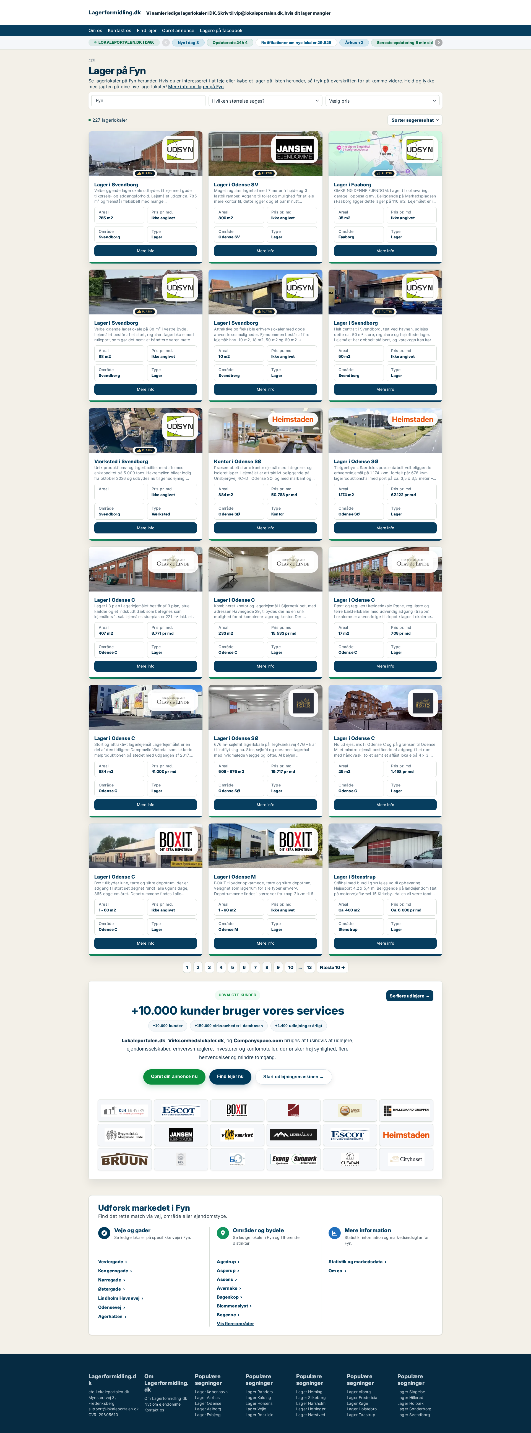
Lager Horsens (259, 1403)
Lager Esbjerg (208, 1414)
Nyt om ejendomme (162, 1404)
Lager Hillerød (410, 1397)
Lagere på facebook (221, 30)
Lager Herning (309, 1391)
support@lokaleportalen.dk (113, 1408)
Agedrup (226, 1261)
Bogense (226, 1314)
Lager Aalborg (208, 1408)
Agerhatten (110, 1316)
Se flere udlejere (410, 996)
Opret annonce (178, 30)
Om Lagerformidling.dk (165, 1398)
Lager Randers (259, 1391)
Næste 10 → (332, 967)
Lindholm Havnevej (118, 1298)
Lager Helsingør (311, 1408)
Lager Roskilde (259, 1414)
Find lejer (147, 30)
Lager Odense (208, 1403)
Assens (225, 1279)
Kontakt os (119, 30)
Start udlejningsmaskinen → (293, 1076)
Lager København (211, 1391)
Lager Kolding (258, 1397)
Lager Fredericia (362, 1397)
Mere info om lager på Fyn (196, 86)
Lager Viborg (359, 1391)
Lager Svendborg (413, 1414)
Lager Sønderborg (414, 1408)
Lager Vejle (256, 1408)
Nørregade (109, 1280)
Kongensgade (113, 1270)
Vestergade (110, 1261)
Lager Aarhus (207, 1397)
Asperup (226, 1270)
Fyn (91, 59)
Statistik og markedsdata (356, 1261)
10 (290, 967)
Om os (95, 30)
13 (309, 967)
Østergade (109, 1289)
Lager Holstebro (362, 1408)
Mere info (146, 250)
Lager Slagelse (411, 1391)
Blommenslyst (232, 1306)
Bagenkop (228, 1297)
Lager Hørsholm (311, 1403)
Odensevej (109, 1307)
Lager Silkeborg (311, 1397)
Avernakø (227, 1288)
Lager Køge (357, 1403)
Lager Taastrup (361, 1414)
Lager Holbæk (410, 1403)
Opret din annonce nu (174, 1076)
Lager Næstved (311, 1414)
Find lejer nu (230, 1076)
